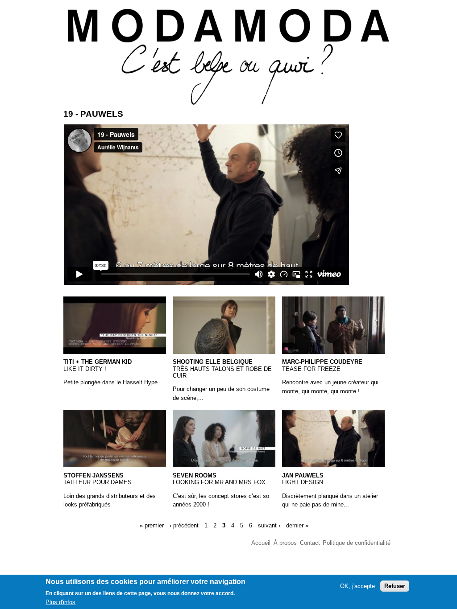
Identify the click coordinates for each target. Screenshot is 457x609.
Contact (310, 542)
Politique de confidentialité (357, 542)
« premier (152, 525)
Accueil (260, 542)
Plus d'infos (60, 602)
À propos (285, 542)
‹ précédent (184, 525)
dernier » (297, 525)
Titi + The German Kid (97, 361)
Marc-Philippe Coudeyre (322, 361)
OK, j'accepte (357, 586)
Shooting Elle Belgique (213, 361)
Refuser (394, 586)
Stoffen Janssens (93, 475)
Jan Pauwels (303, 475)
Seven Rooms (194, 475)
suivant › (269, 525)
